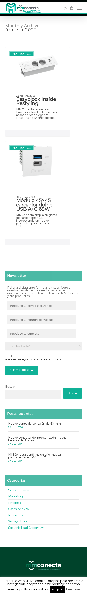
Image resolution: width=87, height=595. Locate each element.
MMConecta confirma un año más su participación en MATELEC (34, 456)
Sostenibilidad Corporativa (26, 528)
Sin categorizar (18, 490)
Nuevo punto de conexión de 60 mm (34, 423)
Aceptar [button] (57, 589)
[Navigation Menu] (79, 8)
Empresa (14, 503)
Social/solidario (18, 521)
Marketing (15, 496)
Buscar (10, 386)
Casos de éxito (18, 509)
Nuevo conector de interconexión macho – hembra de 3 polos (38, 439)
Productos (21, 54)
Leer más (73, 589)
